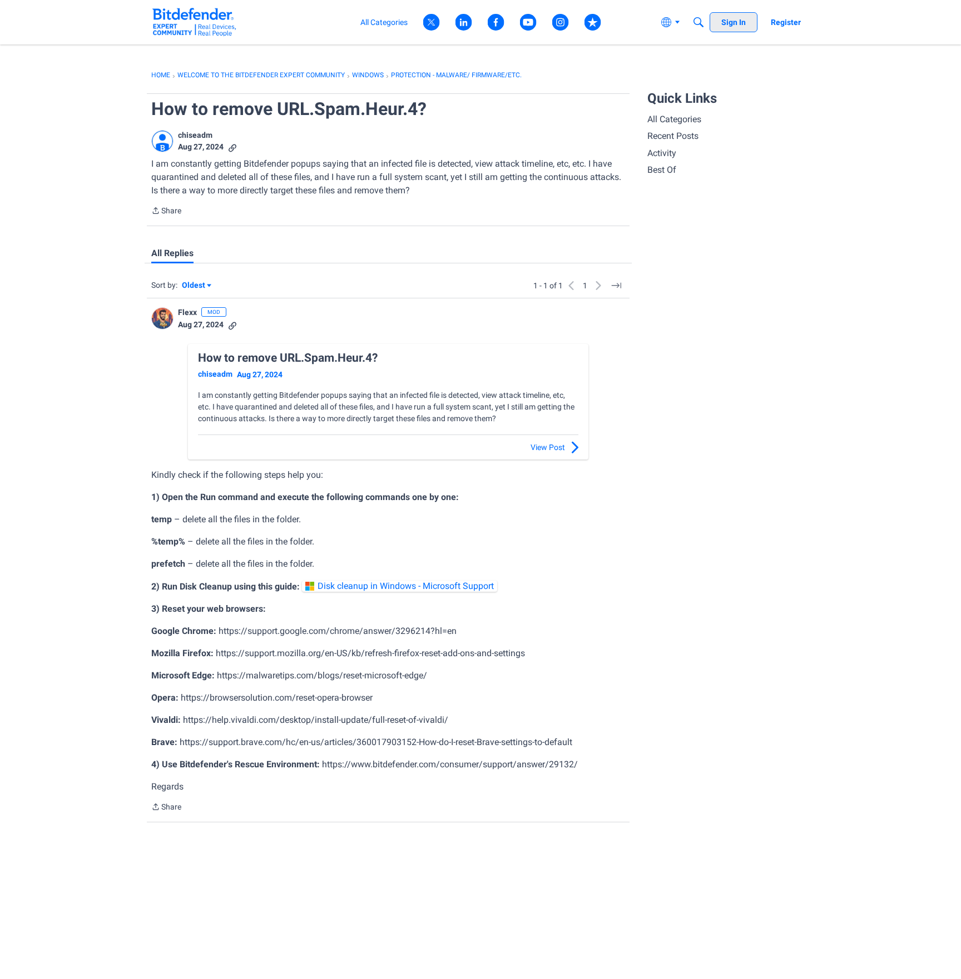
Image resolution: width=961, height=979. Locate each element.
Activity (661, 153)
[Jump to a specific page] (616, 285)
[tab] (172, 253)
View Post (548, 447)
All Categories (674, 119)
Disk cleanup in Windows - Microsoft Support (406, 586)
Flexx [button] (187, 312)
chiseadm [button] (195, 135)
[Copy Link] (232, 147)
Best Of (661, 169)
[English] (194, 22)
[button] (162, 141)
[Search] (698, 22)
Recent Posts (673, 136)
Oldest (194, 286)
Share (166, 211)
